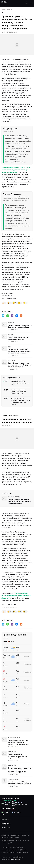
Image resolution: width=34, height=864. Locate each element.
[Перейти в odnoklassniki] (21, 315)
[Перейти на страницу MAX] (6, 803)
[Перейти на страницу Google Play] (6, 813)
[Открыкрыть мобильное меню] (31, 3)
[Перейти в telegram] (3, 315)
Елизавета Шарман (10, 604)
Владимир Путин (11, 298)
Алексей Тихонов (18, 857)
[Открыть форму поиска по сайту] (26, 3)
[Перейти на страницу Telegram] (24, 803)
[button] (3, 315)
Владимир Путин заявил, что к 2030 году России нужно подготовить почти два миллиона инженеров (16, 170)
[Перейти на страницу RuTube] (20, 803)
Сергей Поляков (9, 293)
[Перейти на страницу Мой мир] (13, 803)
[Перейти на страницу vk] (3, 803)
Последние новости (11, 377)
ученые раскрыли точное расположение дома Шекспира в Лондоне (16, 595)
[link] (11, 323)
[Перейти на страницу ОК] (10, 803)
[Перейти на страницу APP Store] (16, 813)
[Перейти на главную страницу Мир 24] (4, 3)
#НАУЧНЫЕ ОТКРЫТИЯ (7, 415)
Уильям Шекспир (11, 607)
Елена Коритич (15, 859)
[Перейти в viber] (12, 315)
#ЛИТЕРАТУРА (16, 415)
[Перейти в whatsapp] (7, 315)
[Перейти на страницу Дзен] (17, 803)
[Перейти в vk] (16, 315)
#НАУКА (3, 12)
